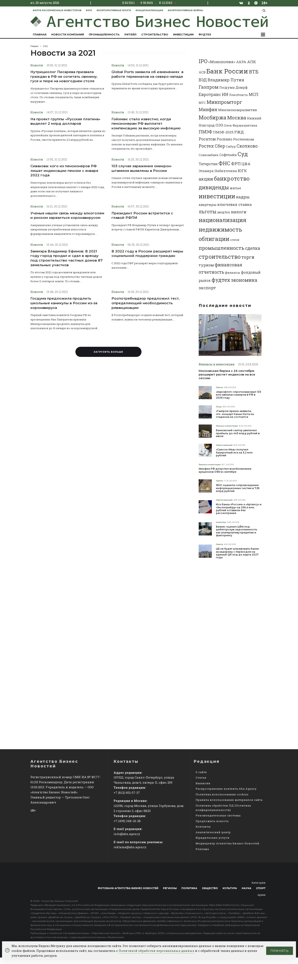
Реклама (202, 849)
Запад (218, 406)
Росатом (207, 139)
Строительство (154, 34)
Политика (189, 888)
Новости (36, 65)
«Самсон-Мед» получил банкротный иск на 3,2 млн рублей (234, 452)
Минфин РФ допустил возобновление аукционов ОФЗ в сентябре (225, 470)
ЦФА (246, 163)
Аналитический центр (213, 832)
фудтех (221, 280)
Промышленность (104, 34)
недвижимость (220, 229)
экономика (244, 280)
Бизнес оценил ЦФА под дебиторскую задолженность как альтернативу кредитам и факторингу (236, 531)
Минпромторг (224, 102)
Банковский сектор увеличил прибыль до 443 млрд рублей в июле (238, 433)
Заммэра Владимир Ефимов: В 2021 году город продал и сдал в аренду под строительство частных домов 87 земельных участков (66, 258)
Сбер (220, 146)
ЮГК (242, 170)
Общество (210, 888)
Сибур (231, 146)
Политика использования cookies (222, 794)
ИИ (225, 94)
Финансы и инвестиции (217, 364)
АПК (251, 61)
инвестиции (217, 196)
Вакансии (203, 783)
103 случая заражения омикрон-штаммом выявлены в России (141, 168)
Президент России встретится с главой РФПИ (142, 215)
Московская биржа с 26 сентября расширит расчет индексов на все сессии (227, 374)
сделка (252, 248)
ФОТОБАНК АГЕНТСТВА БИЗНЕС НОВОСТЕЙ (128, 888)
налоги (238, 212)
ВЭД (203, 79)
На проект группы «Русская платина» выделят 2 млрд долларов (65, 121)
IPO (203, 61)
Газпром (209, 87)
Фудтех (204, 34)
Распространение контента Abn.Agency (226, 789)
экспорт (207, 287)
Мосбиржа (212, 117)
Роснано (224, 139)
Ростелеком (243, 139)
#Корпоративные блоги (113, 10)
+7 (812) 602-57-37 (127, 793)
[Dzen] (255, 3)
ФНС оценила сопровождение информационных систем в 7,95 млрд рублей (237, 488)
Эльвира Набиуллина (218, 171)
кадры (243, 197)
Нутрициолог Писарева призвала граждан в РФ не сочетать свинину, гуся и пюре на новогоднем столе (64, 76)
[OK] (248, 2)
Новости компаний (67, 34)
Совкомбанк (209, 155)
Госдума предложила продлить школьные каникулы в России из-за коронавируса (63, 303)
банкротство (232, 178)
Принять (279, 951)
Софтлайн (228, 154)
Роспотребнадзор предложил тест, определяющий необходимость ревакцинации (145, 303)
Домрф (242, 87)
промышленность (221, 248)
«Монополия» (221, 61)
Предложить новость (212, 821)
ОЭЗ (219, 125)
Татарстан (208, 164)
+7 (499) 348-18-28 (127, 821)
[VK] (241, 3)
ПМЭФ (205, 132)
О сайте (201, 772)
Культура (230, 888)
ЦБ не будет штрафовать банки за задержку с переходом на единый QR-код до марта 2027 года (237, 553)
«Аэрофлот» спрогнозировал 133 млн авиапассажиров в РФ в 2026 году (238, 394)
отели (234, 240)
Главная (39, 34)
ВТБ (253, 71)
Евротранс (210, 94)
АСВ (202, 72)
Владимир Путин (226, 79)
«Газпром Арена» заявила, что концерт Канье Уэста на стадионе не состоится (235, 414)
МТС (202, 103)
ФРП (236, 163)
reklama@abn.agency (130, 847)
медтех (223, 212)
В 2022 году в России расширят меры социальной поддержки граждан (147, 253)
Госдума (227, 87)
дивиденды (214, 187)
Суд (243, 153)
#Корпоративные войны (185, 10)
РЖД (239, 131)
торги (247, 257)
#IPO (89, 10)
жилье (235, 188)
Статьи (201, 777)
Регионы (170, 888)
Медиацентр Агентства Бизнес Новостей (227, 843)
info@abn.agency (127, 834)
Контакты (203, 826)
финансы (232, 272)
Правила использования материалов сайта (229, 800)
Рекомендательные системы (218, 815)
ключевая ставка (234, 204)
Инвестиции (183, 34)
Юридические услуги (212, 838)
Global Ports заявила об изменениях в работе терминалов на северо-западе (147, 74)
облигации (214, 239)
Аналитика (221, 522)
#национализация (149, 10)
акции (206, 179)
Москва (236, 117)
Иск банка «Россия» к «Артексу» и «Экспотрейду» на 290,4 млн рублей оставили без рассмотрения (239, 509)
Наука (246, 888)
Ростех (206, 146)
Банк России (227, 71)
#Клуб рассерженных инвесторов (57, 10)
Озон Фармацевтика (240, 125)
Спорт (261, 888)
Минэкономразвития (237, 109)
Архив (261, 894)
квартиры (208, 204)
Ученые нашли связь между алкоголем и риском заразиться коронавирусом (67, 215)
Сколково (247, 146)
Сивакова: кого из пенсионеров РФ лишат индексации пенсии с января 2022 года (64, 170)
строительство (220, 256)
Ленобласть (238, 95)
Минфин (208, 109)
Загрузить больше (108, 351)
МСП (253, 94)
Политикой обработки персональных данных (156, 951)
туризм (206, 264)
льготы (208, 212)
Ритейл (130, 34)
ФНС (224, 163)
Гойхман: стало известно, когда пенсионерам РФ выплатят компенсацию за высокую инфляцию (146, 123)
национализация (222, 220)
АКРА (241, 62)
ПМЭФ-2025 (223, 132)
